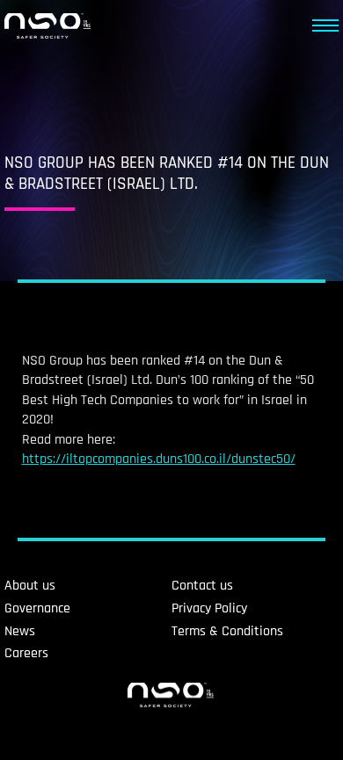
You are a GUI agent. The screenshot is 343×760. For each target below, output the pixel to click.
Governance (37, 608)
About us (29, 585)
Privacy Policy (209, 608)
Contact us (202, 585)
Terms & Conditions (227, 631)
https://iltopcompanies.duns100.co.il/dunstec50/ (159, 459)
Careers (26, 653)
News (19, 631)
